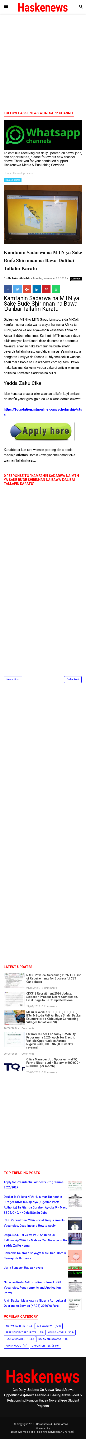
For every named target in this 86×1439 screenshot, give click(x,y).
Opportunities (41, 1345)
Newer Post (13, 679)
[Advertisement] (43, 64)
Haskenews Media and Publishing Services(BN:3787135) (41, 1431)
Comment (76, 278)
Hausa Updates (12, 180)
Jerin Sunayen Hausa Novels (23, 1267)
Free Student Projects (21, 1332)
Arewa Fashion (15, 1326)
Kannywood (13, 1345)
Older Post (73, 679)
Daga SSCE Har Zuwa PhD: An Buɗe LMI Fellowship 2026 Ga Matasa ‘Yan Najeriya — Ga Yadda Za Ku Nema (35, 1240)
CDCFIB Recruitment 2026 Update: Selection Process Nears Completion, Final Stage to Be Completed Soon (52, 997)
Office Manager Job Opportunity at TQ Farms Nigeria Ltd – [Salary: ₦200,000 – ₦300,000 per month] (53, 1063)
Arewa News (45, 1326)
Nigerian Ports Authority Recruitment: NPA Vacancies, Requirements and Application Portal (32, 1288)
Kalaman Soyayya (49, 1339)
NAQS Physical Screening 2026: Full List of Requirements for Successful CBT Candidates (53, 978)
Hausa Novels (57, 1332)
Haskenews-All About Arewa (52, 1424)
